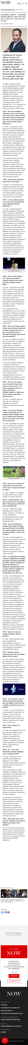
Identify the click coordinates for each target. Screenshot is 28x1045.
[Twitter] (4, 912)
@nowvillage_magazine (14, 935)
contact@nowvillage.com (10, 1019)
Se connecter (14, 981)
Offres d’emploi (6, 1010)
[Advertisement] (14, 859)
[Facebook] (2, 912)
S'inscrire (14, 976)
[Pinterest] (9, 912)
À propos (4, 1005)
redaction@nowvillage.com (11, 1026)
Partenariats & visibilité (10, 1008)
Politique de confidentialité (11, 1013)
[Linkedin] (6, 912)
